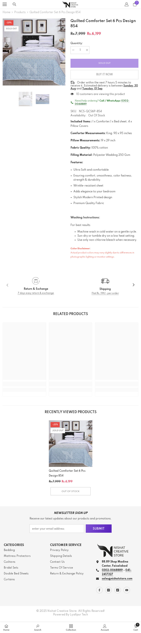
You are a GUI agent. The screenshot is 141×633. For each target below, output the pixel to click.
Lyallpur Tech (79, 614)
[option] (34, 51)
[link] (36, 285)
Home (6, 12)
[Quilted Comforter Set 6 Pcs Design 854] (70, 443)
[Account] (126, 4)
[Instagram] (108, 590)
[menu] (5, 4)
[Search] (14, 4)
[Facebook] (99, 590)
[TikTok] (117, 590)
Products (20, 12)
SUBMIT (99, 528)
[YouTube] (126, 590)
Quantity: (76, 43)
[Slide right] (133, 285)
